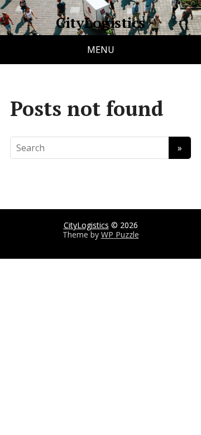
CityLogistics (100, 23)
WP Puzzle (120, 234)
